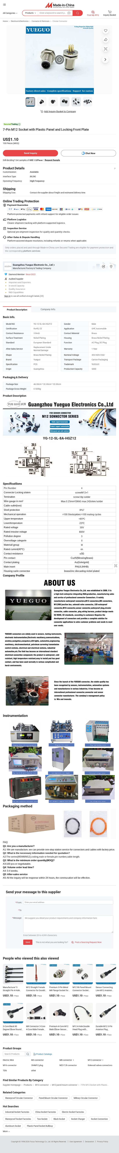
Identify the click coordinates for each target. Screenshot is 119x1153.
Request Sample (52, 160)
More (5, 1131)
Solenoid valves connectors (100, 1065)
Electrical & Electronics (19, 21)
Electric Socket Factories (73, 1112)
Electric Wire (8, 1060)
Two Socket (42, 1119)
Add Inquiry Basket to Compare (60, 111)
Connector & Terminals (40, 21)
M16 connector (10, 1065)
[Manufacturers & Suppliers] (59, 5)
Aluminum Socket (13, 1125)
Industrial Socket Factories (17, 1112)
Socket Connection (99, 1119)
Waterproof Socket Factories (18, 1119)
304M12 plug (37, 1065)
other (33, 1070)
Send (28, 942)
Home (5, 21)
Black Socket (59, 1119)
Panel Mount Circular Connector (53, 1098)
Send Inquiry (30, 153)
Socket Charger (78, 1119)
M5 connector (37, 1060)
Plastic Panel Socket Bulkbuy (40, 1125)
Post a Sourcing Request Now (86, 942)
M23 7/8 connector (68, 1065)
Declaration (89, 1141)
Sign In (7, 296)
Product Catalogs (44, 1054)
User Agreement (76, 1141)
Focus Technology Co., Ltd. (40, 1141)
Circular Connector (60, 21)
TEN (5, 1070)
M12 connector (94, 1060)
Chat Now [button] (90, 153)
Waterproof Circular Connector (19, 1098)
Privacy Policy (102, 1141)
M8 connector (65, 1060)
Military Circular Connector (86, 1098)
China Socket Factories (45, 1112)
